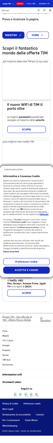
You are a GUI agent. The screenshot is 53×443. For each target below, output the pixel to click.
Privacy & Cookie (10, 403)
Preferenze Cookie (26, 261)
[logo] (5, 10)
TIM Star (6, 360)
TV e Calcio (7, 340)
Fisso (4, 331)
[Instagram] (26, 394)
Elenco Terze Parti (11, 251)
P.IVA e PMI (31, 4)
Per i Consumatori (11, 420)
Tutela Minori (31, 420)
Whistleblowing (9, 426)
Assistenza (7, 365)
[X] (21, 394)
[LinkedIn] (37, 394)
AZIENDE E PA (44, 4)
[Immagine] (17, 320)
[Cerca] (39, 10)
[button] (50, 10)
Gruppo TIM (7, 4)
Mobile (5, 336)
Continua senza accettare (13, 169)
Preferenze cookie (32, 403)
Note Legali (7, 409)
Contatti (40, 414)
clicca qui (44, 214)
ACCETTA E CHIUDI (26, 270)
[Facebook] (16, 394)
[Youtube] (32, 394)
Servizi (5, 355)
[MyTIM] (45, 10)
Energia (6, 345)
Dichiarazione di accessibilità (16, 414)
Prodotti (6, 350)
